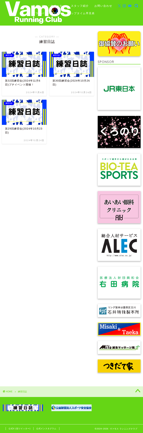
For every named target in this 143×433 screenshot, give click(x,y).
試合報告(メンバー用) (47, 20)
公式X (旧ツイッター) (20, 428)
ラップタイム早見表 (81, 13)
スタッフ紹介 (80, 5)
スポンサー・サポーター (49, 5)
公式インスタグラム (46, 428)
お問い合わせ (103, 5)
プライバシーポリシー (47, 13)
